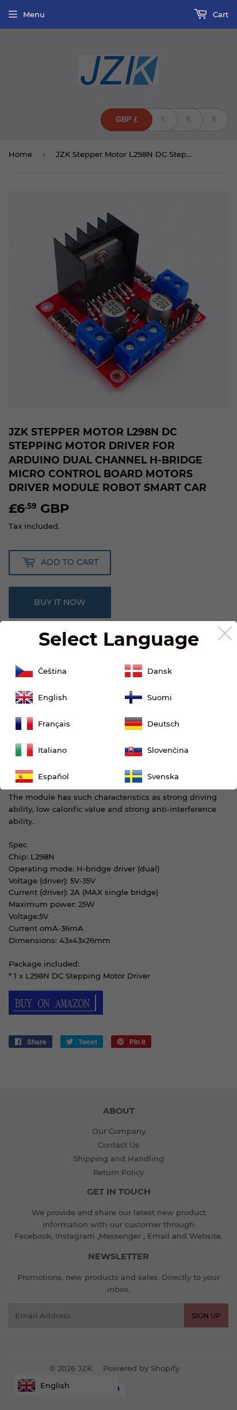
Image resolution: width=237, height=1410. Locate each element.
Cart (219, 14)
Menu (34, 14)
